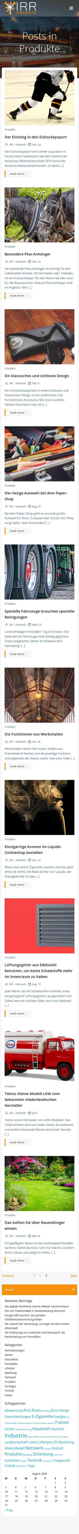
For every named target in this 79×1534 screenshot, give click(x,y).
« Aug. (9, 1510)
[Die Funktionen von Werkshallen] (39, 695)
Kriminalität (62, 1436)
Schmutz (58, 1454)
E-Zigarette (42, 1416)
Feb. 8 (35, 383)
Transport (47, 1461)
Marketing (11, 1373)
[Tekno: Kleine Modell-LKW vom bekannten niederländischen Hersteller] (39, 1054)
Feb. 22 (36, 261)
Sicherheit (12, 1460)
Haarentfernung (24, 1429)
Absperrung (13, 1410)
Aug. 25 (36, 506)
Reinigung (27, 1454)
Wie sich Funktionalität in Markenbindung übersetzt (35, 1310)
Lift (54, 1442)
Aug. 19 (36, 984)
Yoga (31, 1465)
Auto (36, 1410)
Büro (54, 1410)
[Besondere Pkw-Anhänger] (39, 215)
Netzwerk (10, 1377)
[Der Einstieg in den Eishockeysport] (39, 97)
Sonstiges (10, 1386)
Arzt (27, 1410)
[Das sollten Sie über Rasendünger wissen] (39, 1183)
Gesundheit (11, 1359)
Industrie (16, 1435)
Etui (68, 1417)
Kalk (30, 1436)
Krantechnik (50, 1436)
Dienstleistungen (14, 1350)
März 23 (37, 624)
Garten (9, 1355)
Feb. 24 (36, 144)
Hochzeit (57, 1429)
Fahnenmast (11, 1423)
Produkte (10, 129)
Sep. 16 (36, 860)
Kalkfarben (38, 1436)
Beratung (46, 1411)
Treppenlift (61, 1460)
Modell (19, 1448)
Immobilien (11, 1364)
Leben (33, 1442)
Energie (59, 1416)
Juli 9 (34, 1113)
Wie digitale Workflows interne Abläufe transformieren (37, 1306)
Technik (9, 1390)
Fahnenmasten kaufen (43, 1423)
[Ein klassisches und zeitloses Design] (39, 336)
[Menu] (71, 8)
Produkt (57, 1448)
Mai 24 (36, 1236)
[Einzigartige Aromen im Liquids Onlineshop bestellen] (39, 807)
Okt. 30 (36, 741)
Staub (23, 1461)
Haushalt (41, 1428)
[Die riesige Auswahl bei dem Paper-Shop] (39, 453)
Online (47, 1448)
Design (64, 1410)
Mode (9, 1448)
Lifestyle (10, 1368)
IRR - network (17, 144)
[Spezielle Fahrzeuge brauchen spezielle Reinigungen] (39, 572)
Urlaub (8, 1395)
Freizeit (62, 1422)
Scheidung (43, 1454)
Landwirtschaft (16, 1442)
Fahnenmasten (24, 1423)
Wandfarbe (21, 1466)
